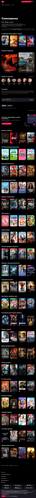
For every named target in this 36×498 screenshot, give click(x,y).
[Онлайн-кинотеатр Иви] (3, 2)
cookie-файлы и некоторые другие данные (12, 491)
